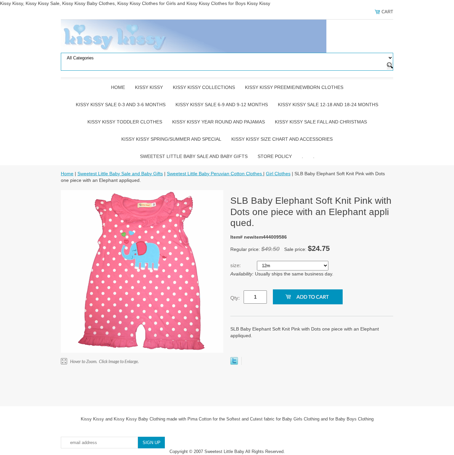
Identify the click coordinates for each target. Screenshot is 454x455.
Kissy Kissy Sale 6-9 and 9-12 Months (221, 104)
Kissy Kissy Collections (204, 87)
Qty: (235, 298)
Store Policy (275, 156)
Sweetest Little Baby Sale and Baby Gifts (194, 156)
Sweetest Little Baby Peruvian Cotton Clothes (215, 173)
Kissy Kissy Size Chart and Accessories (282, 139)
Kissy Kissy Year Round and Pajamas (218, 121)
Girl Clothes (278, 173)
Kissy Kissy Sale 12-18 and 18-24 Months (328, 104)
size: (236, 265)
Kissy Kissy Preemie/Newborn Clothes (294, 87)
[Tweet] (234, 363)
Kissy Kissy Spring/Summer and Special (171, 139)
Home (118, 87)
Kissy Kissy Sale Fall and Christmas (321, 121)
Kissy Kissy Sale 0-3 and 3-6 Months (121, 104)
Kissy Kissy (149, 87)
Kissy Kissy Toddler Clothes (124, 121)
